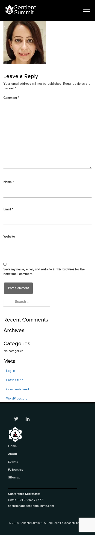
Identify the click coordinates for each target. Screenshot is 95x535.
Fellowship (15, 470)
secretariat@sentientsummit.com (31, 506)
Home (12, 446)
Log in (10, 371)
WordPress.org (16, 398)
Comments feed (17, 389)
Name (8, 182)
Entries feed (15, 380)
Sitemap (14, 477)
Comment (11, 98)
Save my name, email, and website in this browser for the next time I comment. (44, 272)
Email (8, 209)
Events (13, 462)
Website (9, 236)
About (12, 454)
